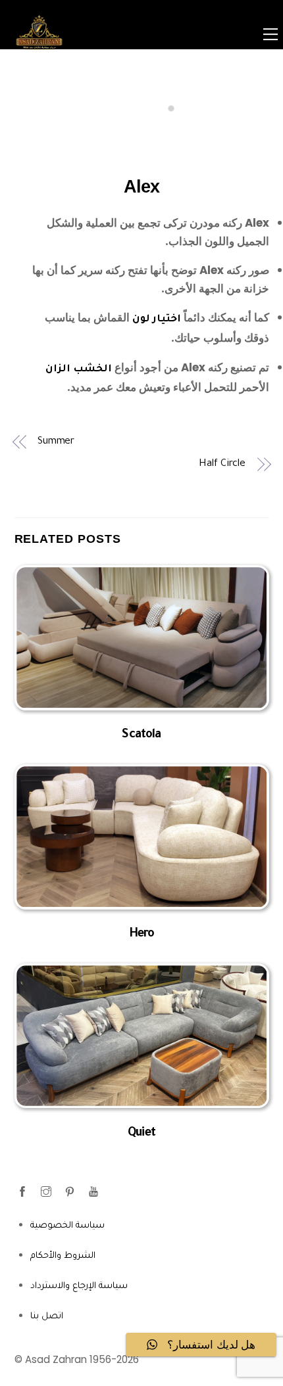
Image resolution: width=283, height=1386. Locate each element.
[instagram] (47, 1192)
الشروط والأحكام (62, 1256)
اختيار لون (156, 319)
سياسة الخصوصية (67, 1226)
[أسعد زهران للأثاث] (39, 57)
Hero (142, 934)
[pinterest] (71, 1192)
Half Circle (222, 464)
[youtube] (95, 1192)
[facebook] (23, 1192)
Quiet (141, 1133)
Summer (56, 442)
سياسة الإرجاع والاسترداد (79, 1286)
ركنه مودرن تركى (202, 223)
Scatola (141, 735)
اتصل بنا (46, 1317)
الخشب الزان (78, 369)
